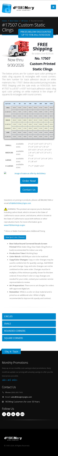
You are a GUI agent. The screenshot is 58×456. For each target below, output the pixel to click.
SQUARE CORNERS (13, 338)
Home (4, 21)
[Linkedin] (13, 414)
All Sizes (24, 21)
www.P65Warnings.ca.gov (14, 225)
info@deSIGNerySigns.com (20, 203)
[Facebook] (4, 414)
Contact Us (29, 189)
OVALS (7, 323)
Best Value (14, 21)
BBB (22, 414)
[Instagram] (18, 414)
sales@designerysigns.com (21, 397)
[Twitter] (9, 414)
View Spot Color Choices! (15, 237)
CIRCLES (8, 316)
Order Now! (29, 180)
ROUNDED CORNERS (14, 330)
